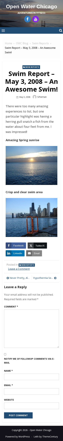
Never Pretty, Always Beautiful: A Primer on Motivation (20, 277)
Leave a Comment (19, 269)
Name (8, 370)
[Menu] (3, 30)
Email (8, 385)
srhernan (42, 96)
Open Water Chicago (31, 6)
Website (9, 399)
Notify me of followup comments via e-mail (29, 360)
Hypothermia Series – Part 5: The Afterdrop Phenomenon (45, 277)
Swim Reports (32, 67)
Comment (11, 306)
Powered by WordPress (17, 436)
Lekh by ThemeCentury (46, 436)
